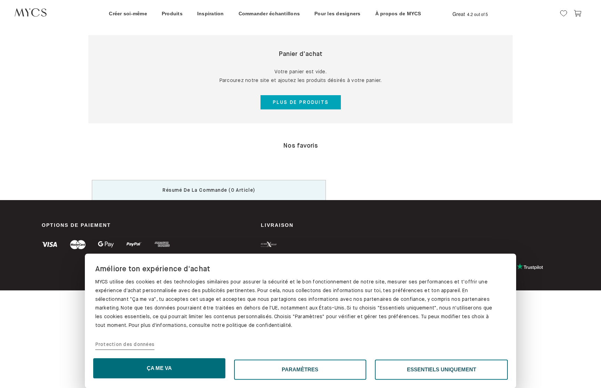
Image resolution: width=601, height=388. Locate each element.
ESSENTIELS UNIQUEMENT (441, 369)
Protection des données (125, 344)
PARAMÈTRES (300, 369)
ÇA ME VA (159, 368)
